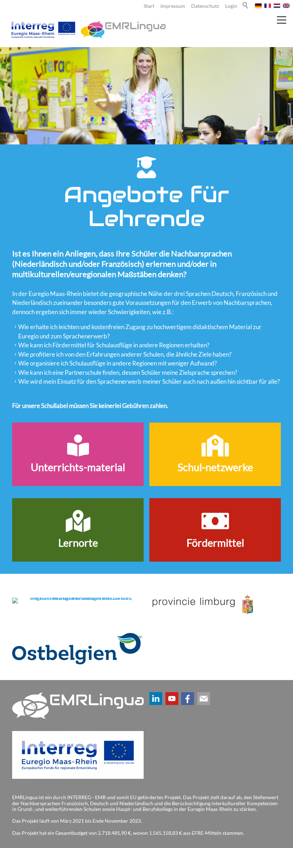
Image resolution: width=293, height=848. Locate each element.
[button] (155, 698)
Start (149, 6)
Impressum (172, 6)
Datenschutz (205, 6)
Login (231, 6)
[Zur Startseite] (87, 29)
